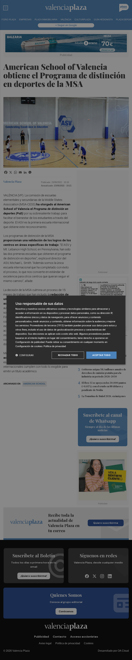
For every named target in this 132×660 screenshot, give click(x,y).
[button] (24, 355)
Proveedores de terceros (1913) (47, 325)
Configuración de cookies (28, 346)
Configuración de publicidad (30, 342)
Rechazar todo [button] (68, 355)
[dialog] (66, 330)
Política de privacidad (55, 346)
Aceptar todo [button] (101, 355)
